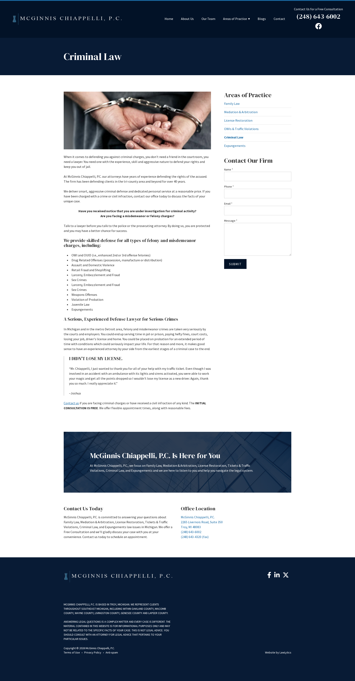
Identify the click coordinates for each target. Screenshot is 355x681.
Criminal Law (233, 137)
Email (228, 203)
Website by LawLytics (278, 652)
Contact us (71, 403)
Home (169, 19)
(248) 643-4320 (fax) (195, 537)
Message (230, 220)
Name (228, 169)
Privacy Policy (92, 652)
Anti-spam (112, 652)
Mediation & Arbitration (241, 112)
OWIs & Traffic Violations (241, 129)
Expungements (235, 146)
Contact (279, 19)
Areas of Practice (235, 19)
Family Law (232, 103)
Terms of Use (72, 652)
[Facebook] (269, 576)
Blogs (262, 19)
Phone (229, 186)
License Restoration (238, 120)
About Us (187, 19)
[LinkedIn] (277, 576)
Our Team (208, 19)
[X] (286, 576)
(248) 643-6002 (318, 16)
